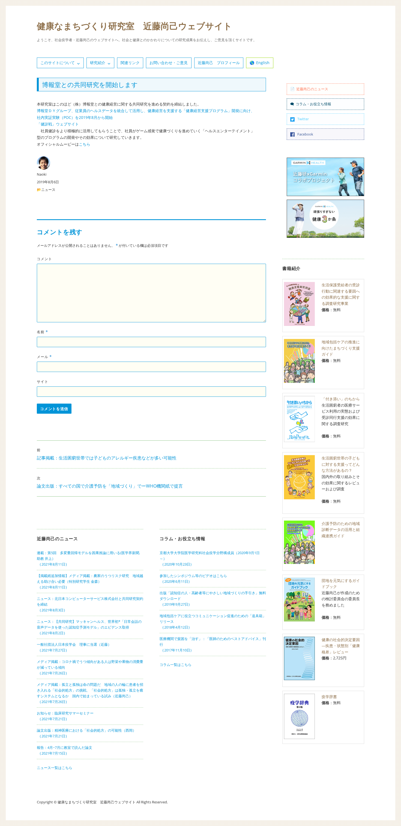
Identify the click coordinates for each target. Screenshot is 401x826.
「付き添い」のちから (341, 398)
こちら (84, 144)
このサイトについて (57, 62)
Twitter (303, 118)
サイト (42, 381)
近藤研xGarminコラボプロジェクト (314, 177)
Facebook (305, 134)
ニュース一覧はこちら (54, 767)
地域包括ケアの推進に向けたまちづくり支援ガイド (341, 348)
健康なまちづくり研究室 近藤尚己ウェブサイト (134, 26)
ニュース (48, 189)
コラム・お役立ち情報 (313, 103)
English (263, 62)
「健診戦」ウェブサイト (58, 124)
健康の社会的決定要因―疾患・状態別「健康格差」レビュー (341, 645)
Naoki (41, 174)
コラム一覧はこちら (175, 664)
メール (44, 356)
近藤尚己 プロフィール (219, 62)
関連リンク (130, 62)
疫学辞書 (329, 696)
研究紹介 (97, 62)
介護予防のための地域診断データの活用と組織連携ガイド (341, 529)
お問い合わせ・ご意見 (168, 62)
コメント (44, 258)
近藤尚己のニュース (312, 88)
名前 (42, 331)
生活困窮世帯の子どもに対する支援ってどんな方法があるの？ (341, 464)
